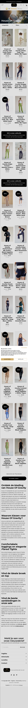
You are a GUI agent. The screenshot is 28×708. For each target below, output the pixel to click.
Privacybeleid (24, 347)
